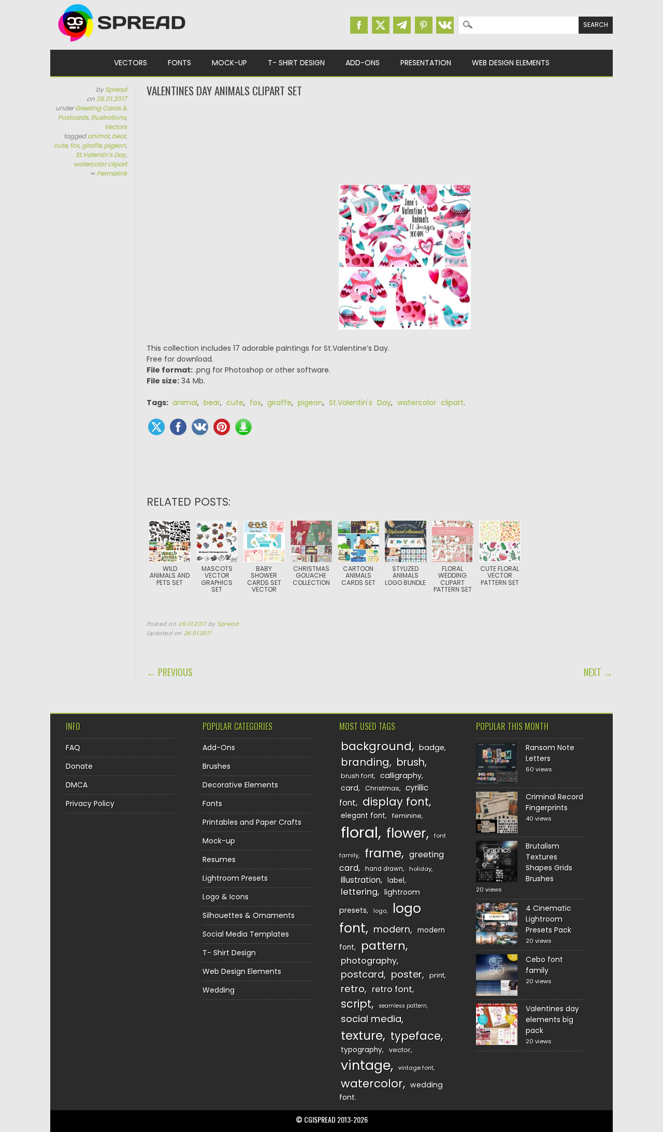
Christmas (382, 788)
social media (371, 1018)
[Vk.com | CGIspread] (445, 25)
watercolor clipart (100, 164)
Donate (79, 766)
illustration (361, 880)
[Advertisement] (380, 140)
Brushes (216, 766)
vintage (366, 1065)
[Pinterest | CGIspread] (424, 25)
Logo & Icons (226, 897)
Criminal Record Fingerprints (554, 802)
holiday (420, 869)
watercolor (372, 1084)
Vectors (130, 63)
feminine (407, 816)
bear (119, 136)
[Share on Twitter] (156, 427)
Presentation (425, 63)
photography (369, 961)
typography (361, 1050)
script (356, 1003)
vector (400, 1049)
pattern (383, 946)
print (436, 975)
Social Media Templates (246, 934)
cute (60, 145)
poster (406, 974)
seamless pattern (403, 1006)
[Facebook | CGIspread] (359, 25)
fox (74, 145)
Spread (116, 89)
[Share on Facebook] (178, 427)
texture (362, 1035)
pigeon (115, 145)
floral (359, 832)
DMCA (77, 785)
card (349, 788)
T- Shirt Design (296, 63)
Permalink (112, 173)
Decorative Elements (240, 785)
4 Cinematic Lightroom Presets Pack (548, 919)
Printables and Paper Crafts (252, 822)
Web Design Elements (511, 63)
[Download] (243, 427)
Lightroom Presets (235, 878)
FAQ (73, 747)
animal (98, 136)
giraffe (92, 145)
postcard (362, 974)
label (396, 880)
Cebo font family (544, 965)
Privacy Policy (90, 803)
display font (396, 801)
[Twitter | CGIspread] (381, 25)
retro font (392, 989)
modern (391, 929)
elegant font (363, 816)
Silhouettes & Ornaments (249, 915)
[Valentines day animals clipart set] (405, 337)
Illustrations (108, 117)
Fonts (179, 63)
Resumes (219, 859)
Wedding (219, 990)
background (376, 746)
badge (431, 747)
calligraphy (401, 775)
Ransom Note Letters (550, 753)
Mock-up (229, 63)
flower (406, 833)
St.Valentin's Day (101, 154)
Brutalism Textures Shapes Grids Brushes (549, 862)
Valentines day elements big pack (552, 1020)
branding (365, 762)
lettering (359, 892)
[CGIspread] (122, 44)
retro (353, 988)
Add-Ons (362, 63)
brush (411, 762)
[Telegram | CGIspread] (402, 25)
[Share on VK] (200, 427)
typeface (416, 1035)
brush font (357, 775)
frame (383, 853)
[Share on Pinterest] (221, 427)
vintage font (416, 1068)
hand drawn (384, 869)
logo (379, 911)
